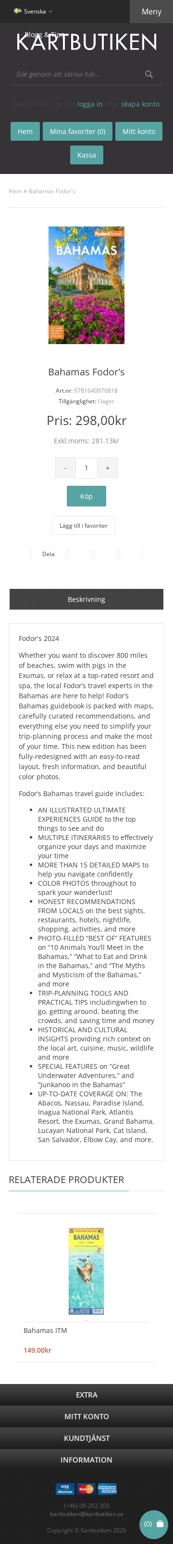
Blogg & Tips (44, 34)
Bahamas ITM (45, 1330)
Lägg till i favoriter (84, 525)
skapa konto (140, 103)
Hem (15, 191)
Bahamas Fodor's (52, 191)
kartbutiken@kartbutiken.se (87, 1514)
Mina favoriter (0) (77, 131)
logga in (90, 103)
